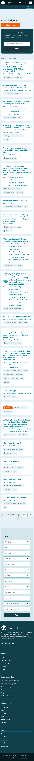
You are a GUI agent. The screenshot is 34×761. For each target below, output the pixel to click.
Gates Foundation (14, 114)
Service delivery (11, 117)
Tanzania (15, 378)
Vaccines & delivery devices (14, 308)
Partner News (5, 719)
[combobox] (17, 44)
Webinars (4, 722)
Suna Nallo (12, 177)
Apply (17, 615)
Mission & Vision (6, 660)
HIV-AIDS (6, 382)
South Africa (10, 375)
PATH (10, 203)
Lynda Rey (23, 244)
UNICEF (11, 224)
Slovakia (8, 453)
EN (20, 3)
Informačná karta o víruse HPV (14, 497)
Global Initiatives (6, 696)
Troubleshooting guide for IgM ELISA (16, 317)
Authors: (5, 74)
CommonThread (14, 111)
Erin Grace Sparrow (15, 302)
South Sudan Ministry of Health (19, 431)
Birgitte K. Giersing (15, 305)
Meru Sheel (26, 300)
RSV (26, 206)
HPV (19, 117)
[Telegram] (9, 643)
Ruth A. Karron (13, 297)
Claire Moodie (13, 106)
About (3, 657)
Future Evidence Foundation (18, 109)
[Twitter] (2, 643)
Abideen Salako (14, 180)
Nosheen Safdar (14, 244)
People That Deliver (15, 340)
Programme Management (9, 693)
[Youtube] (13, 643)
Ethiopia (8, 231)
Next (24, 515)
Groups (3, 713)
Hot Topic (9, 408)
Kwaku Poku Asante (15, 300)
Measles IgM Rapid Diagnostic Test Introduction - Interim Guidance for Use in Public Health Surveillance (16, 128)
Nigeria (21, 192)
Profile (3, 743)
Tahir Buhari (20, 177)
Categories (4, 746)
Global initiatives (11, 158)
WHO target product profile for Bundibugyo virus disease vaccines (16, 86)
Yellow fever (23, 323)
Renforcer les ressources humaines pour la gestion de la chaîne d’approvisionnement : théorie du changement (16, 334)
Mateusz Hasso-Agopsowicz (18, 287)
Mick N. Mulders (14, 132)
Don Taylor (12, 185)
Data (2, 690)
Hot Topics (4, 737)
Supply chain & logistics (13, 188)
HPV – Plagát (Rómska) (11, 461)
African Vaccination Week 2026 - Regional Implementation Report (15, 240)
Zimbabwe (23, 371)
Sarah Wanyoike (14, 249)
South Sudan (23, 435)
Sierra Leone (10, 192)
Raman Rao (22, 297)
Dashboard (4, 707)
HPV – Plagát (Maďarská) (12, 479)
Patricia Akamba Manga (16, 257)
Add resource (10, 25)
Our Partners (5, 663)
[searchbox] (17, 43)
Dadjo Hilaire (13, 246)
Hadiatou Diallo (24, 254)
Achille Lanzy (22, 246)
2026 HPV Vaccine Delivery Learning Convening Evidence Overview (16, 102)
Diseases (4, 734)
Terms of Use (12, 758)
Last (30, 515)
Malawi (20, 375)
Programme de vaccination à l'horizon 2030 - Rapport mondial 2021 (15, 150)
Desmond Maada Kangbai (17, 182)
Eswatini (6, 378)
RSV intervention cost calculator (15, 201)
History (3, 666)
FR (26, 3)
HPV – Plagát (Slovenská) (12, 443)
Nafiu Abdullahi (22, 185)
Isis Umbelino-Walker (15, 294)
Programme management (14, 77)
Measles (6, 140)
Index (5, 405)
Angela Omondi (14, 254)
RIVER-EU (12, 446)
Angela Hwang (13, 289)
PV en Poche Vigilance (11, 391)
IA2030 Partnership (15, 155)
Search (17, 49)
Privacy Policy (23, 758)
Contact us (4, 669)
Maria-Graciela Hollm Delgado (18, 292)
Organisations (5, 740)
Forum (3, 710)
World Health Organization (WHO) (20, 74)
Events (3, 716)
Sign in (29, 7)
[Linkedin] (6, 643)
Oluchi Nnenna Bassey (16, 252)
